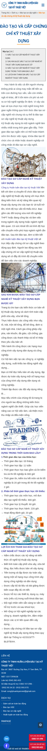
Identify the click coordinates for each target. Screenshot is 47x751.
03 (33, 739)
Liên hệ (5, 655)
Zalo (6, 739)
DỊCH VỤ (6, 698)
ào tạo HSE (9, 707)
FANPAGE (6, 721)
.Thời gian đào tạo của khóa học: (19, 457)
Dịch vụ (15, 13)
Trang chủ (5, 13)
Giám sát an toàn (10, 703)
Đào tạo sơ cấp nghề (28, 13)
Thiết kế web (13, 748)
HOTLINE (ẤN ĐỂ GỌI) (37, 736)
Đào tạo (7, 711)
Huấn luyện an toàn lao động (15, 714)
